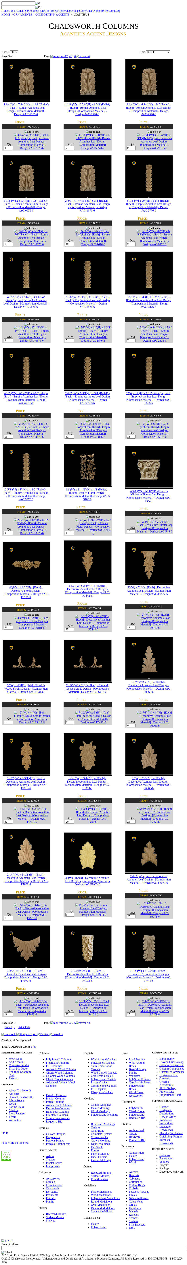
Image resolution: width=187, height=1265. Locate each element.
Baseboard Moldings (103, 1124)
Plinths (50, 1201)
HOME (5, 14)
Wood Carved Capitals (104, 1072)
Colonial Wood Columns (60, 1075)
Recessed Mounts (56, 1213)
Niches (175, 12)
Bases (48, 12)
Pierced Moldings (101, 1160)
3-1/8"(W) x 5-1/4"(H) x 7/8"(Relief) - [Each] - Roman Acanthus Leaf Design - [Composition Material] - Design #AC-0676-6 (25, 205)
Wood (132, 1162)
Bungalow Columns (57, 1111)
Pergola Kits (53, 1137)
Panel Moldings (100, 1153)
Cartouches (135, 1181)
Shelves (50, 1220)
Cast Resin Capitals (102, 1075)
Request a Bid (54, 1121)
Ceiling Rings (137, 1185)
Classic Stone (136, 1111)
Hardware (134, 1136)
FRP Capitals (98, 1089)
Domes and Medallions (157, 12)
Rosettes (134, 1214)
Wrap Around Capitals (104, 1059)
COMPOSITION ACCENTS (52, 14)
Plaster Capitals (100, 1082)
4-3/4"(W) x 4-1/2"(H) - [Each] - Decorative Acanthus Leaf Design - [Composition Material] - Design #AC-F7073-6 (26, 975)
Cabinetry (134, 1178)
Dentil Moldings (100, 1143)
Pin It (4, 1132)
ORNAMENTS (22, 14)
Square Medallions (101, 1211)
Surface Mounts (55, 1217)
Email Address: (10, 1244)
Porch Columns (55, 1101)
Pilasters (51, 1198)
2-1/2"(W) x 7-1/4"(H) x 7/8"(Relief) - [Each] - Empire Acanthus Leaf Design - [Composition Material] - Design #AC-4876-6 (25, 398)
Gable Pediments (138, 1198)
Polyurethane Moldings (104, 1114)
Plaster (95, 1223)
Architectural (136, 1130)
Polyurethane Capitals (103, 1079)
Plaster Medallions (101, 1191)
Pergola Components (58, 1143)
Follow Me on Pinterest (14, 1142)
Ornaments (116, 12)
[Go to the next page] (83, 56)
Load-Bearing (137, 1059)
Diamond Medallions (103, 1208)
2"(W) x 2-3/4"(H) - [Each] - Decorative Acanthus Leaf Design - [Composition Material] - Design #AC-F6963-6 (148, 783)
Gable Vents (136, 1201)
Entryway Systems (134, 12)
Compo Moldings (101, 1104)
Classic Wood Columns (59, 1072)
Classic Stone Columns (59, 1079)
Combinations (54, 1185)
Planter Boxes (54, 1162)
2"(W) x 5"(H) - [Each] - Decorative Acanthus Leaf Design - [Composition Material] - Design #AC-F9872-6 (149, 591)
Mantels (133, 1211)
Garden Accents (100, 12)
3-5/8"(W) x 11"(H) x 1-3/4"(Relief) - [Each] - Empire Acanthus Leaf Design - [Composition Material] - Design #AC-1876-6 (87, 301)
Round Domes (99, 1179)
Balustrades (83, 12)
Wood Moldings (100, 1111)
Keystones (52, 1191)
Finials (133, 1194)
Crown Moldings (101, 1140)
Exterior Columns (56, 1095)
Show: (5, 52)
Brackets (134, 1175)
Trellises (51, 1159)
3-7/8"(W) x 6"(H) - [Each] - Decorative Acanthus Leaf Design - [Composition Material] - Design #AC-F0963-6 (148, 686)
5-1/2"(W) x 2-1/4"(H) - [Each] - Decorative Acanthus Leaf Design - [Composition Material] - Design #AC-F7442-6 (87, 590)
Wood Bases (136, 1092)
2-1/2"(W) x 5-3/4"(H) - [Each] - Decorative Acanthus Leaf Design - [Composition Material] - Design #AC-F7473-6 (148, 975)
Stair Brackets (137, 1224)
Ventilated (134, 1075)
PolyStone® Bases (139, 1079)
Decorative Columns (58, 1108)
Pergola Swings (55, 1140)
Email (8, 1027)
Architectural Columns (59, 1105)
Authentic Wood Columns (61, 1069)
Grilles (133, 1204)
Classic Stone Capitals (104, 1085)
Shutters (70, 12)
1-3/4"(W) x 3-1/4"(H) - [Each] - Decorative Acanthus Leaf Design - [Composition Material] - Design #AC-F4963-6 (87, 783)
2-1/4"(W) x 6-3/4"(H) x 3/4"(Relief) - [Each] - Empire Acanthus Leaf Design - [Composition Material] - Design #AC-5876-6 (87, 398)
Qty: (10, 144)
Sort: (142, 52)
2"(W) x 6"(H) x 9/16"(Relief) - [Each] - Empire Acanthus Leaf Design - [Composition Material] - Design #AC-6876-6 (148, 398)
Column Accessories (58, 1118)
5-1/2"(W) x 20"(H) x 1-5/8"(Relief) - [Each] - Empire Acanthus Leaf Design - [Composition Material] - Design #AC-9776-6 (148, 205)
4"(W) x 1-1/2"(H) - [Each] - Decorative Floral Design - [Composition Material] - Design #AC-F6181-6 (26, 592)
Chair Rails (97, 1130)
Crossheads (52, 1188)
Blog (33, 1046)
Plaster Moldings (100, 1108)
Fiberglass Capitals (102, 1092)
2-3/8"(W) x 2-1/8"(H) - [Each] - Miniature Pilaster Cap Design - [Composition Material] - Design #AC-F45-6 (148, 496)
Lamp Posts (53, 1166)
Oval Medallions (100, 1204)
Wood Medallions (101, 1194)
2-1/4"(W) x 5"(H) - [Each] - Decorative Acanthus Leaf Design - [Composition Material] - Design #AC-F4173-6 (87, 975)
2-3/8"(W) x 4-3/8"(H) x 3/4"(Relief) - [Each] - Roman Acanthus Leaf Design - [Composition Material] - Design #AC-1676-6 (87, 205)
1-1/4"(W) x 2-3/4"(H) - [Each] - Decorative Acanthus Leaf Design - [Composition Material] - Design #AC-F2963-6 (26, 783)
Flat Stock (97, 1147)
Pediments (52, 1194)
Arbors (50, 1156)
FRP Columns (54, 1066)
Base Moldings (137, 1069)
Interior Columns (56, 1098)
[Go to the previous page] (57, 56)
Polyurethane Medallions (105, 1198)
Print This (24, 1027)
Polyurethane (98, 1227)
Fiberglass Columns (57, 1062)
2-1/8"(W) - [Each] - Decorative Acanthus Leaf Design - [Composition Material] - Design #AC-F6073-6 (149, 879)
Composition (136, 1152)
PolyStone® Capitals (103, 1062)
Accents (133, 1171)
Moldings (58, 12)
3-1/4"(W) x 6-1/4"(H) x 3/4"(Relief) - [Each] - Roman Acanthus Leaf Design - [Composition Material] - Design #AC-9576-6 (148, 109)
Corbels (133, 1188)
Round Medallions (101, 1201)
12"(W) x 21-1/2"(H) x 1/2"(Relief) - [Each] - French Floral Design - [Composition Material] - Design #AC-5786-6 (87, 494)
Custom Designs (55, 1133)
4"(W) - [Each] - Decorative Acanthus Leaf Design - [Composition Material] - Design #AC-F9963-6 (87, 881)
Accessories (53, 1178)
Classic (133, 1133)
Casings (95, 1127)
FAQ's (12, 1103)
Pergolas (26, 12)
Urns (132, 1227)
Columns (14, 12)
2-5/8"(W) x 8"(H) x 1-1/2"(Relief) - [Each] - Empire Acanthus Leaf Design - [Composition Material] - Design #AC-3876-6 (25, 494)
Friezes (95, 1150)
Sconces (133, 1218)
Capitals (38, 12)
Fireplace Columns (57, 1114)
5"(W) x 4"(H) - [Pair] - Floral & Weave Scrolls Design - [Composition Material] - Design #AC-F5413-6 (26, 688)
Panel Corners (99, 1157)
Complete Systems (101, 1133)
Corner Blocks (99, 1137)
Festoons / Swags (139, 1191)
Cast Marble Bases (139, 1082)
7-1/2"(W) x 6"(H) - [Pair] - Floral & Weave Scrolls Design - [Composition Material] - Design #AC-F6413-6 (87, 688)
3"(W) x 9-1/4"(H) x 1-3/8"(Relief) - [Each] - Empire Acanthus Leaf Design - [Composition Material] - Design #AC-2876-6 (148, 301)
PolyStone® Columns (58, 1059)
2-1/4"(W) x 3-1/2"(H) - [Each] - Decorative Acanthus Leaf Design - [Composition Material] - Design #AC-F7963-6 (26, 879)
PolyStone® (136, 1108)
